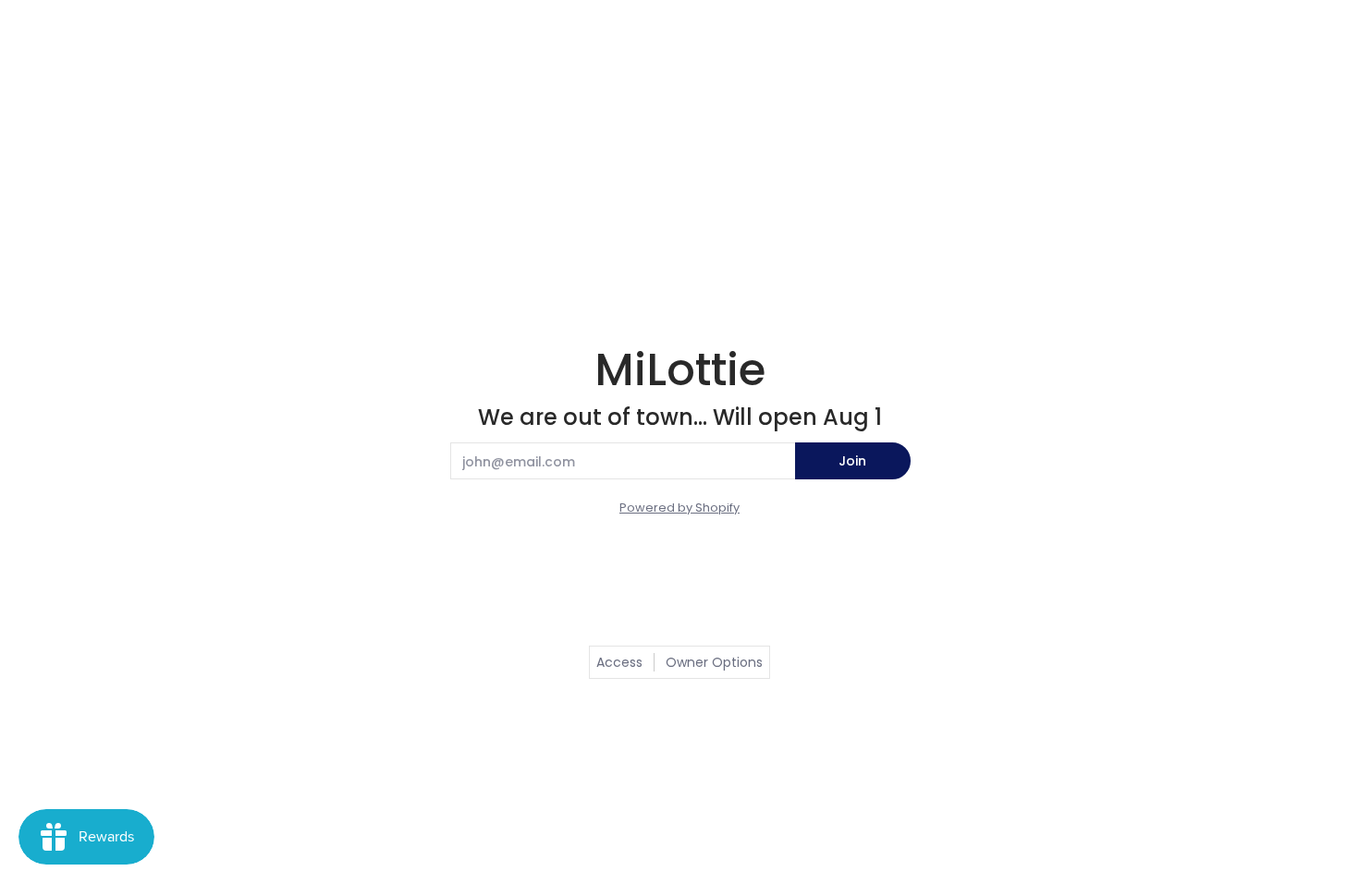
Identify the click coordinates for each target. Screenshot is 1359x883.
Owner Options (714, 662)
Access (619, 662)
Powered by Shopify (679, 507)
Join (852, 461)
